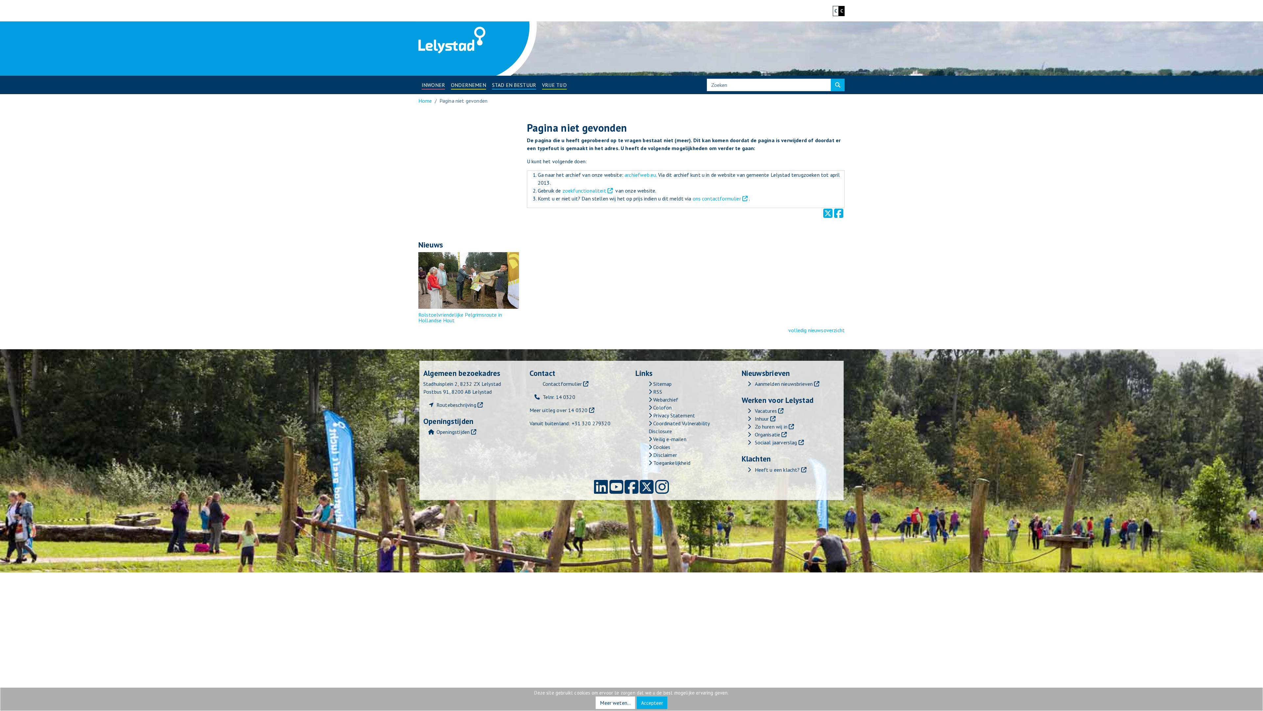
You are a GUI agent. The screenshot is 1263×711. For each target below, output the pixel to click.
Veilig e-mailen (669, 439)
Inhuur (762, 418)
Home (425, 100)
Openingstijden (453, 432)
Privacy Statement (673, 415)
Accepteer (652, 702)
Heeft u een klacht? (777, 469)
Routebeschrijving (456, 405)
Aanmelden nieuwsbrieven (784, 384)
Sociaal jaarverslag (776, 442)
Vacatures (766, 411)
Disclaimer (664, 455)
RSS (657, 391)
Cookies (661, 447)
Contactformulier (562, 384)
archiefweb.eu (640, 174)
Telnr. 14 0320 (559, 397)
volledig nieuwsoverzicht (816, 330)
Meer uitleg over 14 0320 (559, 410)
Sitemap (662, 384)
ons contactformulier (717, 198)
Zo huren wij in (771, 426)
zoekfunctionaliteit (584, 190)
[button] (433, 85)
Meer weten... (615, 702)
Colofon (662, 407)
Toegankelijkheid (671, 463)
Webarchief (665, 399)
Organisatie (767, 434)
